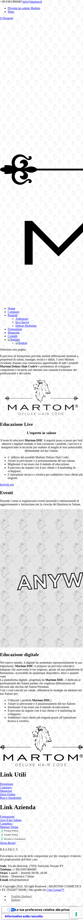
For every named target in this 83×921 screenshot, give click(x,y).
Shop (11, 11)
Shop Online (7, 794)
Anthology (22, 318)
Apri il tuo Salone (11, 820)
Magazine (14, 332)
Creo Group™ (55, 889)
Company (14, 311)
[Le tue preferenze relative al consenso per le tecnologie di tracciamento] (76, 914)
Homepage (6, 784)
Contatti (12, 336)
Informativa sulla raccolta (24, 916)
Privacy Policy (11, 830)
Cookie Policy (11, 834)
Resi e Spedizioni (10, 797)
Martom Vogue (9, 827)
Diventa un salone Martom (24, 8)
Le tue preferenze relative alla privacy (43, 910)
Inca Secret (22, 322)
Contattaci (6, 823)
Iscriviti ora (7, 484)
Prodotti (12, 315)
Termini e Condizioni (14, 839)
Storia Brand (7, 843)
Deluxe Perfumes (25, 325)
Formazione (15, 329)
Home (11, 308)
